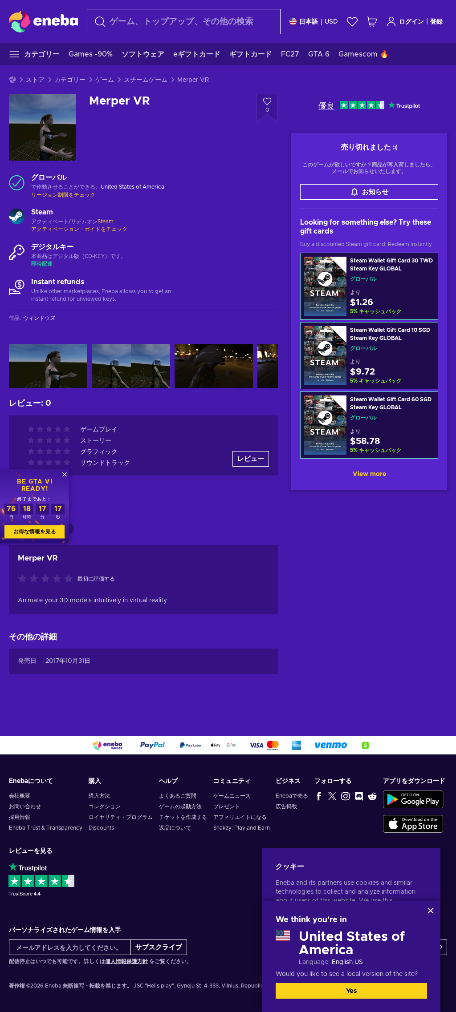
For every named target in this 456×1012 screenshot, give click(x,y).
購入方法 (99, 795)
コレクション (105, 806)
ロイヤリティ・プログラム (121, 817)
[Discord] (358, 795)
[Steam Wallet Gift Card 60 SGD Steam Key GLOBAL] (369, 425)
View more (369, 474)
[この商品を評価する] (47, 579)
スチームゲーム (145, 80)
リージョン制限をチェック (63, 195)
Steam (106, 221)
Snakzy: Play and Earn (241, 828)
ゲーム (104, 80)
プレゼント (226, 806)
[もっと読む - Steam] (16, 217)
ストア (35, 80)
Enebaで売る (292, 795)
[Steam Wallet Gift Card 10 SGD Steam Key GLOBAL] (369, 356)
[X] (332, 795)
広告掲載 (286, 806)
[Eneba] (43, 21)
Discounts (101, 828)
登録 (436, 22)
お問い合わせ (25, 806)
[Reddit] (372, 795)
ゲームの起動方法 (180, 806)
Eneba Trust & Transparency (45, 828)
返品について (175, 828)
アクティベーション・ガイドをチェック (79, 229)
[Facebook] (318, 795)
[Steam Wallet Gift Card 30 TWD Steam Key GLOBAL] (369, 286)
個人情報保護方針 (126, 961)
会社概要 (19, 795)
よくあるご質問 (177, 795)
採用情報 (19, 817)
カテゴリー (70, 80)
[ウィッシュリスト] (352, 21)
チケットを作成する (183, 817)
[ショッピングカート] (372, 21)
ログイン (411, 22)
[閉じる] (430, 910)
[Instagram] (345, 795)
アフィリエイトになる (240, 817)
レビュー (250, 459)
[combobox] (184, 21)
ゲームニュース (232, 795)
